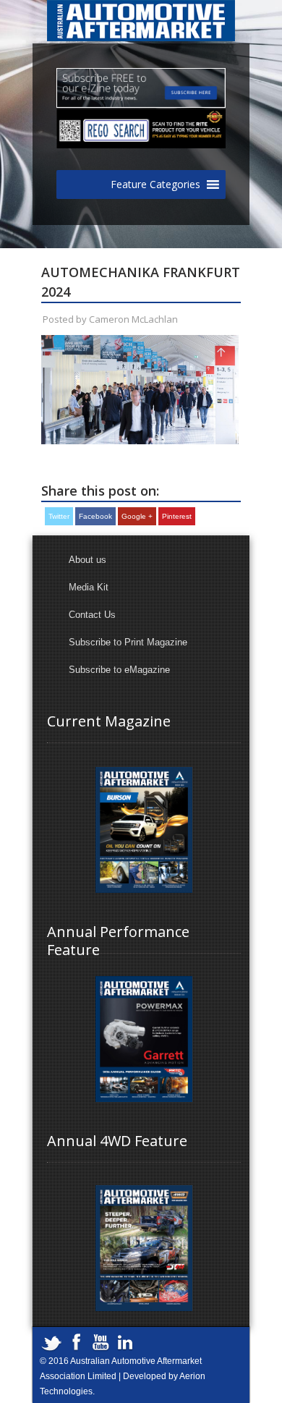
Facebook (95, 516)
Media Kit (88, 587)
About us (87, 559)
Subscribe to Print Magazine (128, 642)
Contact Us (92, 614)
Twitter (58, 516)
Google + (137, 516)
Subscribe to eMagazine (119, 669)
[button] (155, 184)
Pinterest (177, 516)
